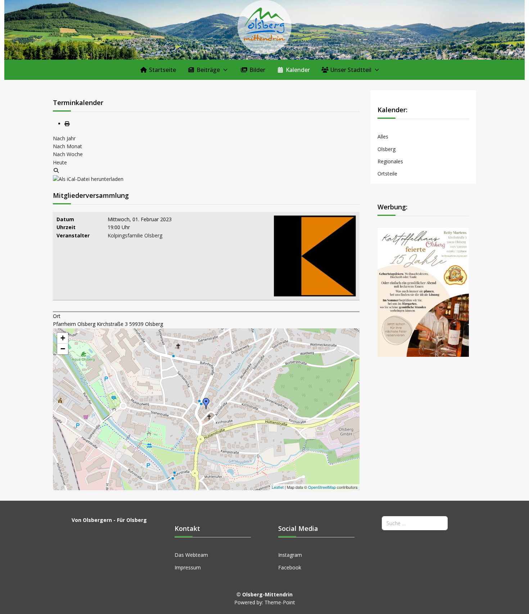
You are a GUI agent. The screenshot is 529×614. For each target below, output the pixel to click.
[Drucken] (66, 123)
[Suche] (56, 170)
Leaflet (278, 487)
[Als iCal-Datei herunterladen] (88, 178)
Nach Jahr (64, 138)
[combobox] (415, 523)
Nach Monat (67, 146)
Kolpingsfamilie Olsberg (135, 235)
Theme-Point (279, 602)
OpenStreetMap (322, 487)
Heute (60, 162)
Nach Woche (68, 154)
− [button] (62, 348)
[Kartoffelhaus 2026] (423, 291)
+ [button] (62, 337)
